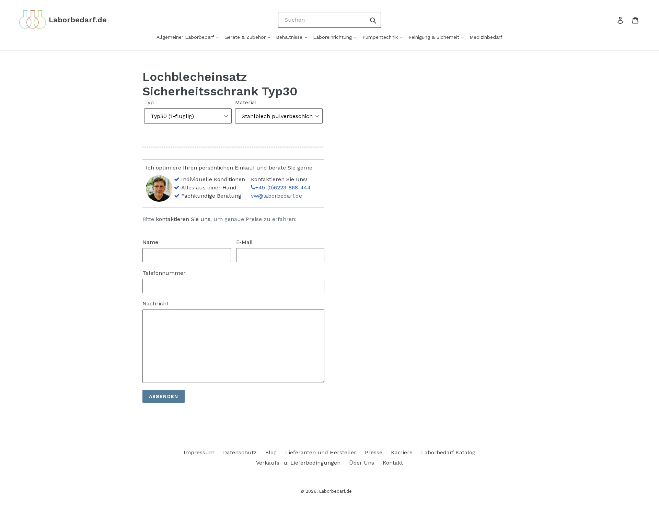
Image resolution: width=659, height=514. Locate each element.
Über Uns (361, 462)
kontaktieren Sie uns (183, 219)
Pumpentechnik (381, 37)
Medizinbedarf (486, 37)
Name (150, 242)
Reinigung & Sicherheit (434, 37)
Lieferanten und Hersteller (320, 452)
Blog (271, 452)
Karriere (402, 452)
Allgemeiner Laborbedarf (186, 37)
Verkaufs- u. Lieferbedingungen (298, 462)
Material (246, 102)
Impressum (199, 452)
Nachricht (155, 303)
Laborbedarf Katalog (448, 452)
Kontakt (393, 462)
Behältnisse (290, 37)
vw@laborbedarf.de (276, 195)
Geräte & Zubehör (245, 37)
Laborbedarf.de (335, 491)
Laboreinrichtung (333, 37)
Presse (373, 452)
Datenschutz (240, 452)
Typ (149, 102)
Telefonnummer (164, 273)
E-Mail (244, 242)
